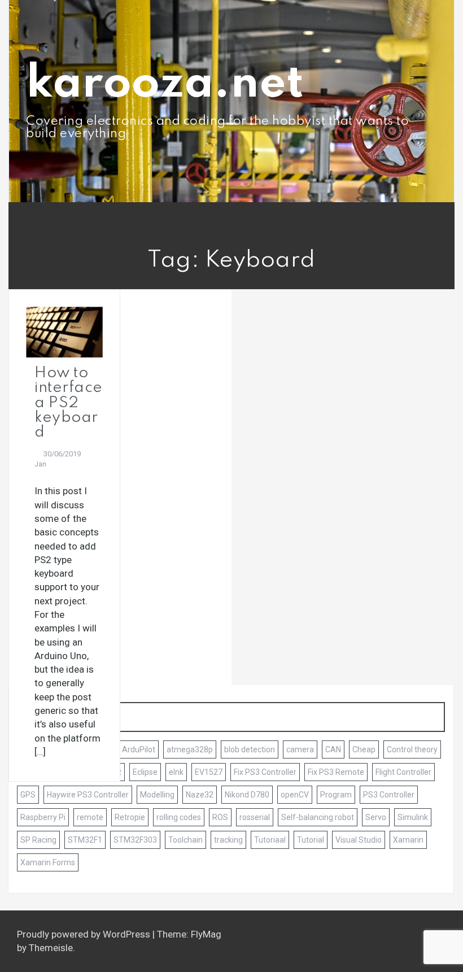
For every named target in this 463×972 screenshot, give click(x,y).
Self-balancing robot (317, 817)
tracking (228, 839)
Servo (375, 817)
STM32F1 (85, 839)
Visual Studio (358, 839)
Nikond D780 (247, 794)
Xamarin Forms (47, 862)
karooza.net (165, 84)
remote (90, 817)
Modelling (157, 794)
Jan (40, 464)
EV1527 (208, 772)
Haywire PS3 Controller (88, 794)
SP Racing (38, 839)
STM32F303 (135, 839)
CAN (333, 749)
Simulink (413, 817)
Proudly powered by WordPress (84, 934)
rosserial (254, 817)
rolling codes (178, 817)
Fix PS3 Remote (336, 772)
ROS (220, 817)
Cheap (363, 749)
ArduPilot (138, 749)
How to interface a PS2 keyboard (68, 403)
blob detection (249, 749)
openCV (295, 794)
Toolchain (185, 839)
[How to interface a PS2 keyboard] (64, 331)
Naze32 (199, 794)
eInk (176, 772)
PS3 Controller (388, 794)
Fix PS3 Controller (265, 772)
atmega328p (190, 749)
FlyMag (206, 934)
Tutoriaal (270, 839)
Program (336, 794)
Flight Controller (403, 772)
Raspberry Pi (42, 817)
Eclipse (145, 772)
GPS (28, 794)
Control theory (412, 749)
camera (300, 749)
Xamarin (408, 839)
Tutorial (310, 839)
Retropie (130, 817)
